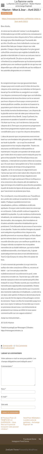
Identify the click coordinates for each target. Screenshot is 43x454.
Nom (3, 389)
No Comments (21, 345)
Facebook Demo (29, 439)
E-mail (4, 397)
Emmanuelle (8, 345)
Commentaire (7, 366)
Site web (4, 404)
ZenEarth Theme (12, 450)
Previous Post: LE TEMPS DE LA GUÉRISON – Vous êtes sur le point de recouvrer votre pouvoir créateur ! (10, 423)
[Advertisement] (22, 76)
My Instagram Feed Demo (26, 440)
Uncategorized (8, 348)
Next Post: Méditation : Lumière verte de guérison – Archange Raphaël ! (32, 421)
